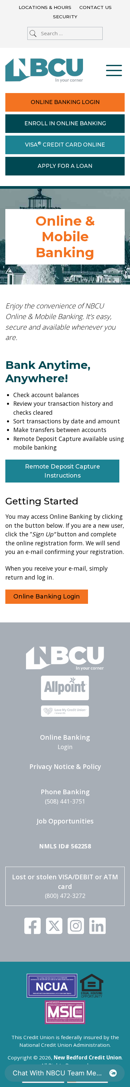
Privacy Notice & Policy (65, 766)
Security (65, 16)
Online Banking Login (65, 102)
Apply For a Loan (65, 166)
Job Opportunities (65, 820)
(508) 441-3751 (65, 801)
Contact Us (95, 7)
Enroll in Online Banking (65, 123)
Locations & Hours (45, 7)
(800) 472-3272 (65, 896)
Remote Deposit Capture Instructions (62, 471)
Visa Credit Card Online (65, 144)
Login (65, 747)
